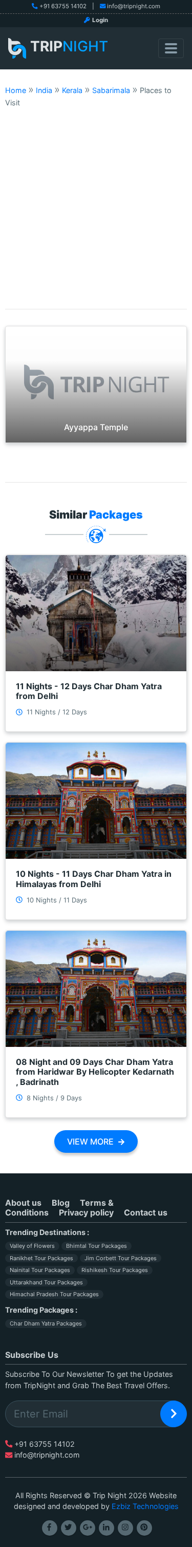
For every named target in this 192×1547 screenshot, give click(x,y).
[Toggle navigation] (171, 48)
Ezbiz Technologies (145, 1506)
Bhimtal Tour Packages (96, 1245)
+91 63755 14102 (63, 6)
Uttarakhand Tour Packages (46, 1282)
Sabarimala (111, 90)
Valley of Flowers (32, 1245)
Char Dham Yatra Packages (46, 1323)
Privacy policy (86, 1212)
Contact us (145, 1212)
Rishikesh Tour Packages (114, 1270)
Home (15, 90)
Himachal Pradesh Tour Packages (54, 1294)
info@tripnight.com (133, 6)
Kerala (72, 90)
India (44, 90)
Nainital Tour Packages (40, 1270)
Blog (61, 1203)
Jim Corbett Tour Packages (120, 1258)
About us (23, 1203)
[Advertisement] (96, 208)
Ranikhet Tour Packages (41, 1258)
